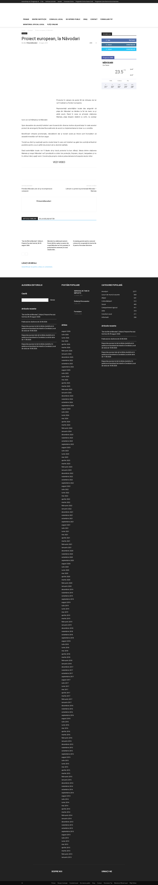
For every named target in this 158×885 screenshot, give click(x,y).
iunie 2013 (65, 841)
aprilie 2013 (66, 847)
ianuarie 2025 (66, 393)
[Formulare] (67, 314)
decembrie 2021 (67, 512)
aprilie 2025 (66, 383)
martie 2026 (66, 347)
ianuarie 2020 (66, 586)
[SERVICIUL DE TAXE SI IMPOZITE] (67, 293)
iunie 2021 (65, 531)
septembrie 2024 (68, 405)
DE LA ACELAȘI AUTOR (46, 219)
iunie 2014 (65, 802)
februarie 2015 (67, 777)
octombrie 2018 (67, 635)
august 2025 (66, 370)
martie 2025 (66, 386)
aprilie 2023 (66, 460)
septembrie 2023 (68, 444)
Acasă (23, 30)
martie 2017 (66, 696)
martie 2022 (66, 502)
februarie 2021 (67, 544)
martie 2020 (66, 580)
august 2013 (66, 835)
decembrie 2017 (67, 667)
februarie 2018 (67, 660)
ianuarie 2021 (66, 547)
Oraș (85, 19)
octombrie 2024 (67, 402)
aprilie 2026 (66, 344)
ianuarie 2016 (66, 741)
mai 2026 (65, 341)
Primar (26, 19)
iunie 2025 (65, 376)
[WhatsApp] (38, 48)
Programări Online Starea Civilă (84, 1)
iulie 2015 (65, 760)
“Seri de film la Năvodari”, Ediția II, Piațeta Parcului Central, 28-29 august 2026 (32, 243)
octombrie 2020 (67, 557)
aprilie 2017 (66, 693)
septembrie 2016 (68, 715)
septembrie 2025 (68, 367)
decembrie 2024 (67, 396)
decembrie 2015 (67, 744)
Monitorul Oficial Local (33, 24)
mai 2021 (65, 535)
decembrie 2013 (67, 822)
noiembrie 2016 (67, 709)
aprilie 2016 (66, 731)
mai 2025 (65, 380)
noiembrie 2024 (67, 399)
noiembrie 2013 (67, 825)
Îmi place (132, 40)
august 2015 (66, 757)
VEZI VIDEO (59, 162)
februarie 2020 (67, 583)
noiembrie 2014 (67, 786)
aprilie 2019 (66, 615)
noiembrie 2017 (67, 670)
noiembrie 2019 (67, 593)
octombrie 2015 (67, 751)
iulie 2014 (65, 799)
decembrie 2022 (67, 473)
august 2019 (66, 602)
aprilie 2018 (66, 654)
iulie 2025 (65, 373)
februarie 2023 (67, 467)
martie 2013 (66, 851)
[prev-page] (23, 254)
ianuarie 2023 (66, 470)
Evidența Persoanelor (81, 301)
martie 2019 (66, 618)
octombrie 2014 (67, 789)
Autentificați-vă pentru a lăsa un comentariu (37, 267)
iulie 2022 (65, 489)
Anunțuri (30, 30)
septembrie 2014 (68, 793)
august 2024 (66, 409)
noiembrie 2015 (67, 747)
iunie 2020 (65, 570)
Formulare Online (69, 1)
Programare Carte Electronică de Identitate (106, 1)
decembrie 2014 (67, 783)
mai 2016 (65, 728)
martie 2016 (66, 735)
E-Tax (42, 1)
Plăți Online (52, 24)
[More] (43, 48)
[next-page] (26, 254)
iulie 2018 (65, 644)
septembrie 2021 (68, 522)
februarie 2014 (67, 815)
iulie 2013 (65, 838)
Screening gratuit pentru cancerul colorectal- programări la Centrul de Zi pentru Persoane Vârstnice (84, 243)
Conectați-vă (130, 44)
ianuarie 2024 (66, 431)
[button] (133, 19)
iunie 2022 (65, 493)
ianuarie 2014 (66, 818)
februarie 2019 (67, 622)
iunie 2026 (65, 338)
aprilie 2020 (66, 576)
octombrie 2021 (67, 518)
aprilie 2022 (66, 499)
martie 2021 (66, 541)
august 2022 (66, 486)
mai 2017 (65, 689)
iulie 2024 (65, 412)
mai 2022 (65, 496)
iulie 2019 (65, 606)
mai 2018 (65, 651)
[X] (29, 48)
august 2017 (66, 680)
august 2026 (66, 331)
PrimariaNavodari (32, 43)
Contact (93, 19)
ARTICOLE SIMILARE (30, 219)
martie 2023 (66, 464)
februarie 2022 (67, 506)
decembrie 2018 (67, 628)
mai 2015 (65, 767)
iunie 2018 (65, 647)
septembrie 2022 (68, 483)
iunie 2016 (65, 725)
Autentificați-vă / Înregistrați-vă (30, 1)
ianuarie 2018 (66, 664)
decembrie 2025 (67, 357)
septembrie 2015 (68, 754)
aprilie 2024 (66, 422)
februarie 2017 (67, 699)
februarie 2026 (67, 351)
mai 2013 (65, 844)
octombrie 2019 (67, 596)
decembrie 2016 (67, 706)
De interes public (73, 19)
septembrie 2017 (68, 676)
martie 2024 (66, 425)
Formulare (77, 311)
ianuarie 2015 (66, 780)
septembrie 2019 (68, 599)
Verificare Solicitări (50, 1)
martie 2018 (66, 657)
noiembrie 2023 (67, 438)
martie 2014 (66, 812)
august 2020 (66, 564)
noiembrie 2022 (67, 476)
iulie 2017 (65, 683)
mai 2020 (65, 573)
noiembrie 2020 (67, 554)
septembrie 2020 (68, 560)
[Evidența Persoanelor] (67, 304)
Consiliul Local (56, 19)
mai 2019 (65, 612)
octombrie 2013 (67, 828)
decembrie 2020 (67, 551)
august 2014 (66, 796)
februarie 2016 (67, 738)
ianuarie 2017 (66, 702)
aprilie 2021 (66, 538)
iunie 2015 (65, 764)
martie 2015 (66, 773)
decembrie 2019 (67, 589)
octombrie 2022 (67, 480)
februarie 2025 (67, 389)
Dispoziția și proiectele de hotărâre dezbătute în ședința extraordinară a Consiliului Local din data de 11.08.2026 (38, 337)
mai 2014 (65, 806)
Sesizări (60, 1)
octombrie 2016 (67, 712)
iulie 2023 (65, 451)
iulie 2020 (65, 567)
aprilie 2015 (66, 770)
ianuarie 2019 (66, 625)
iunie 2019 (65, 609)
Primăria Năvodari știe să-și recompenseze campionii (37, 190)
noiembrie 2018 (67, 631)
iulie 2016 (65, 722)
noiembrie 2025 (67, 360)
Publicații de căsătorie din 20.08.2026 (34, 322)
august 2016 (66, 718)
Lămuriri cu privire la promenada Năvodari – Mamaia (81, 190)
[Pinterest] (33, 48)
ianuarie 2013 (66, 857)
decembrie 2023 (67, 435)
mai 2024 (65, 418)
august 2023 (66, 447)
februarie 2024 (67, 428)
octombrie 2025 (67, 364)
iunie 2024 (65, 415)
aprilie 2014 (66, 809)
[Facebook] (24, 48)
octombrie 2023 (67, 441)
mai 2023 (65, 457)
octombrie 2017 (67, 673)
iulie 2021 (65, 528)
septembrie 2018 (68, 638)
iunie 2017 (65, 686)
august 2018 (66, 641)
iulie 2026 (65, 335)
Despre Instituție (39, 19)
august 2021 (66, 525)
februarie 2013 (67, 854)
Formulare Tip (106, 19)
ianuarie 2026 (66, 354)
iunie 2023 (65, 454)
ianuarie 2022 (66, 509)
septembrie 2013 (68, 831)
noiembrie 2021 (67, 515)
